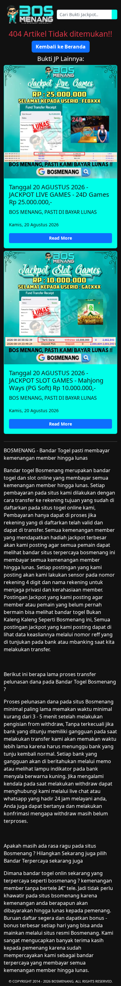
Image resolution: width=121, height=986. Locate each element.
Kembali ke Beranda (61, 46)
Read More (60, 238)
